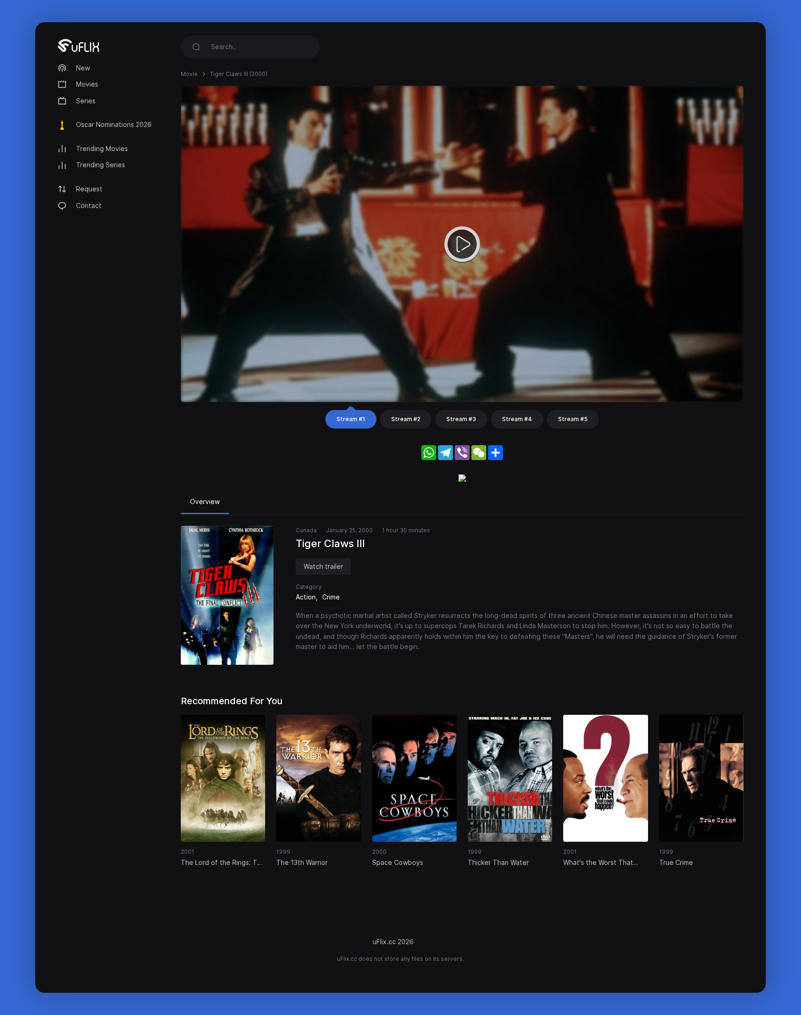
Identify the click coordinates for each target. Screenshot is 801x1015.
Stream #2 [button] (405, 419)
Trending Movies (102, 148)
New (83, 68)
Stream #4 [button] (517, 419)
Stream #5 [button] (573, 419)
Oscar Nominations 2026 (114, 124)
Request (89, 189)
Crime (331, 597)
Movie (189, 73)
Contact (89, 205)
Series (85, 101)
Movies (87, 84)
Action (306, 597)
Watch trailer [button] (323, 566)
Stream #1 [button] (351, 419)
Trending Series (100, 165)
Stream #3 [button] (461, 419)
